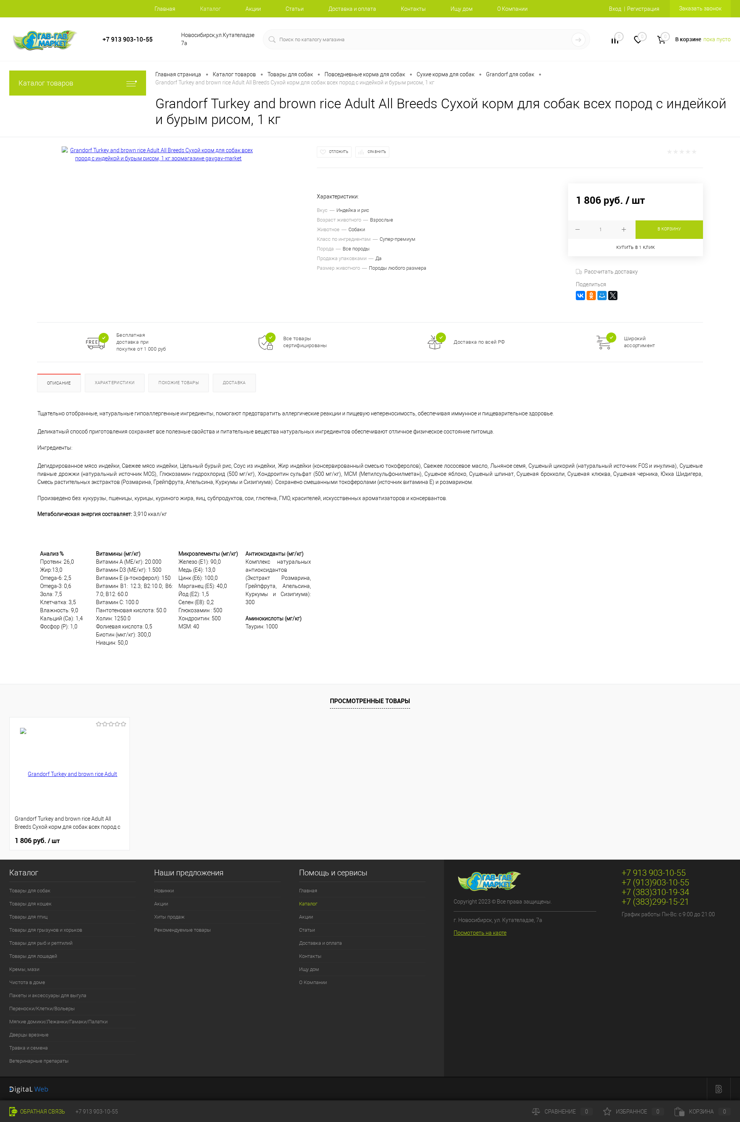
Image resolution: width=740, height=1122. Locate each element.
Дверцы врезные (29, 1035)
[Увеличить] (158, 154)
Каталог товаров (45, 83)
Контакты (413, 9)
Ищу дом (462, 9)
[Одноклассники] (591, 295)
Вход (615, 9)
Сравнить (377, 152)
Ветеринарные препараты (39, 1061)
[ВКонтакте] (580, 295)
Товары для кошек (30, 904)
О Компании (512, 9)
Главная (165, 9)
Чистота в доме (27, 982)
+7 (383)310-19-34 (655, 892)
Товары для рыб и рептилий (40, 943)
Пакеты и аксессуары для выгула (47, 995)
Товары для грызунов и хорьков (45, 930)
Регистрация (643, 9)
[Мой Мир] (602, 295)
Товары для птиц (28, 917)
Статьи (295, 9)
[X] (612, 295)
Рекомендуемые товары (182, 930)
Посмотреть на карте (480, 933)
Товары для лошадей (33, 956)
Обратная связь (42, 1112)
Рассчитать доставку (611, 272)
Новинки (164, 891)
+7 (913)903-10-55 (655, 882)
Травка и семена (28, 1048)
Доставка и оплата (352, 9)
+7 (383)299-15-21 (655, 902)
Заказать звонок (700, 8)
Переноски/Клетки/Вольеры (42, 1008)
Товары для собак (29, 891)
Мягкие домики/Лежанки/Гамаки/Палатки (58, 1022)
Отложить (338, 152)
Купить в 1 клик (635, 247)
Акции (253, 9)
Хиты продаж (169, 917)
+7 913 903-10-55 (128, 39)
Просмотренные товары (370, 701)
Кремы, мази (24, 969)
